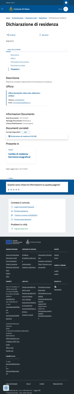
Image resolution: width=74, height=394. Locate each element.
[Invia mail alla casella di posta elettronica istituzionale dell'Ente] (13, 308)
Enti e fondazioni (11, 261)
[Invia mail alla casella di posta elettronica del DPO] (13, 365)
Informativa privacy (44, 287)
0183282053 (19, 100)
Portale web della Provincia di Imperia (29, 295)
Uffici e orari (9, 348)
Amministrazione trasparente (45, 300)
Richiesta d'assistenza (44, 317)
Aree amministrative (12, 255)
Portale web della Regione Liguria (28, 288)
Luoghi (56, 271)
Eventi (56, 274)
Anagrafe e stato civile (29, 259)
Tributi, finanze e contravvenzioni (45, 265)
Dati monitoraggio (11, 384)
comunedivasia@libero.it (22, 102)
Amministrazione (17, 18)
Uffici (7, 276)
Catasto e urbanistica (29, 267)
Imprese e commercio (45, 261)
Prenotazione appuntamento (45, 312)
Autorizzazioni (26, 264)
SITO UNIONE (26, 299)
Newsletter (57, 289)
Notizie (56, 255)
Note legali (41, 290)
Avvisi (56, 258)
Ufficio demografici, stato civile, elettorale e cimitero (24, 94)
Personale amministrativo (12, 269)
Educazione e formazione (45, 256)
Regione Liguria (10, 3)
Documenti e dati (31, 18)
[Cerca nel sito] (65, 9)
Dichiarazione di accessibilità (44, 295)
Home (8, 18)
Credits (42, 384)
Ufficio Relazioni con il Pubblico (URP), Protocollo (12, 341)
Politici (8, 273)
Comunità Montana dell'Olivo (29, 310)
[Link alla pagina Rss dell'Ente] (55, 287)
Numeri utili (9, 351)
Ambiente (25, 255)
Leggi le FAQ (42, 304)
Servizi (10, 150)
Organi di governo (11, 264)
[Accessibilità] (6, 387)
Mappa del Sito (58, 384)
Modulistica (43, 18)
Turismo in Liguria (27, 315)
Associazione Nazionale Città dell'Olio (29, 304)
